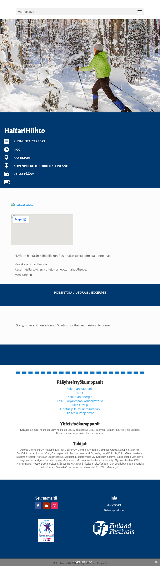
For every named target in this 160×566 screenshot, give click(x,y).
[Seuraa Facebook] (38, 505)
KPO (80, 393)
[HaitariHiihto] (22, 205)
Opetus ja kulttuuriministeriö (80, 409)
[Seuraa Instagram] (54, 505)
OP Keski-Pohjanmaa (79, 413)
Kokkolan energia (80, 397)
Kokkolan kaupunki (80, 389)
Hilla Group (80, 405)
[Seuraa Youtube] (46, 505)
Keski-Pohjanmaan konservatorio (80, 401)
